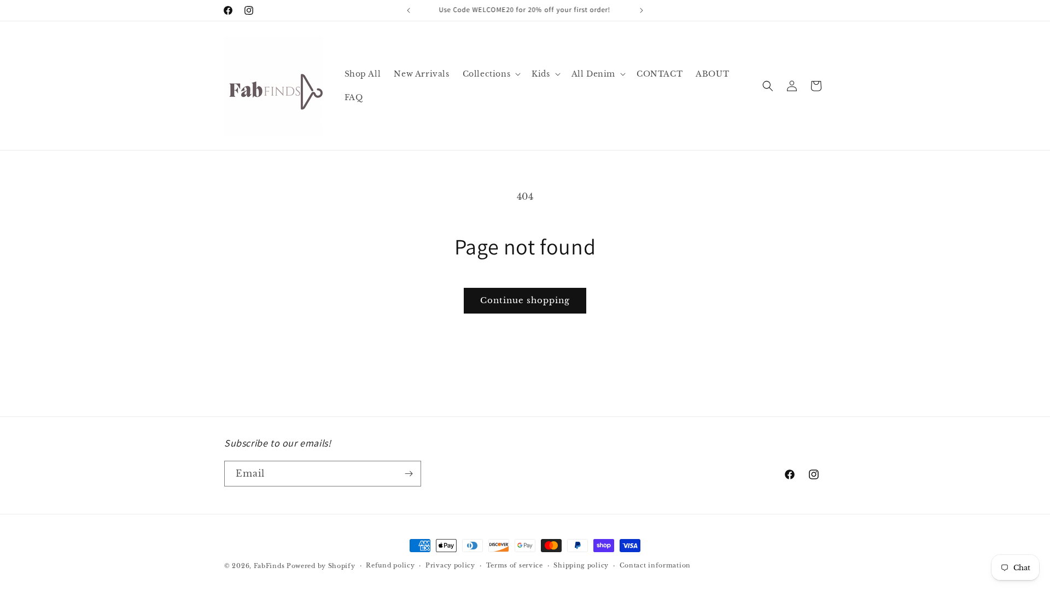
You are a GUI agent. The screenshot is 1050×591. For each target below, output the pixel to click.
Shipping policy (581, 565)
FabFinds (269, 566)
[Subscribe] (408, 473)
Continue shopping (525, 300)
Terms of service (514, 565)
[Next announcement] (641, 10)
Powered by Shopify (321, 566)
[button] (491, 73)
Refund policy (390, 565)
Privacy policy (450, 565)
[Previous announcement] (408, 10)
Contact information (655, 565)
